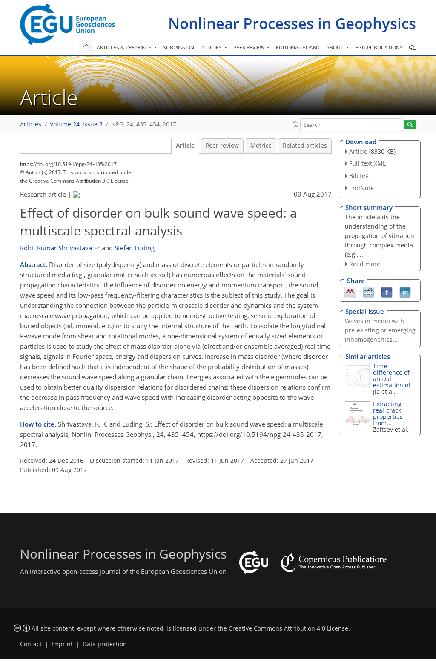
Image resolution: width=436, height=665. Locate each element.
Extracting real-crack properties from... (388, 413)
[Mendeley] (350, 291)
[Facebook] (387, 291)
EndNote (361, 188)
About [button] (335, 47)
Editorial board (298, 47)
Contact (31, 644)
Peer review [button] (249, 47)
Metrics (261, 145)
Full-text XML (367, 163)
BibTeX (359, 176)
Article (185, 145)
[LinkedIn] (405, 291)
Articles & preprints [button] (125, 47)
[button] (295, 124)
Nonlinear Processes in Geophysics (292, 23)
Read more (364, 264)
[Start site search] (410, 125)
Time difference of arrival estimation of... (394, 375)
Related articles (305, 145)
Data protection (105, 644)
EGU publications (379, 47)
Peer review (222, 145)
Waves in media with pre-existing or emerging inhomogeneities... (380, 330)
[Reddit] (368, 291)
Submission (178, 47)
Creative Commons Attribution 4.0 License (288, 628)
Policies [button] (212, 47)
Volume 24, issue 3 (76, 124)
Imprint (62, 644)
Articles (30, 124)
